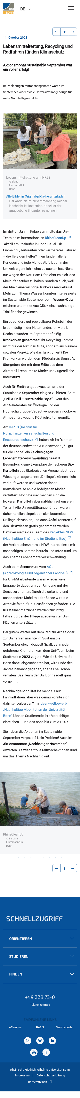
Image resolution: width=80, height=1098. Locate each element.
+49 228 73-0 (40, 997)
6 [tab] (49, 857)
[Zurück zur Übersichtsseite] (65, 32)
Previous (8, 813)
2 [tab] (25, 857)
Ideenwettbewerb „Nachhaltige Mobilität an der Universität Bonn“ (35, 709)
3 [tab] (31, 857)
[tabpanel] (40, 813)
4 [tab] (37, 857)
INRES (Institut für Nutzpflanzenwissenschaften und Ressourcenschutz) (28, 433)
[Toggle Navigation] (71, 8)
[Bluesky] (40, 1041)
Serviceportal (64, 1027)
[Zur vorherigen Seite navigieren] (57, 32)
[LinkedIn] (52, 1041)
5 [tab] (43, 857)
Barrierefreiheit (37, 1082)
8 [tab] (61, 857)
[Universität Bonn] (8, 8)
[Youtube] (34, 1052)
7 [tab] (55, 857)
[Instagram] (27, 1041)
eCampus (15, 1027)
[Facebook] (46, 1052)
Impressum (22, 1075)
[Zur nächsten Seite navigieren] (73, 32)
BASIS (40, 1027)
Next (72, 813)
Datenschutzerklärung (51, 1075)
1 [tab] (18, 857)
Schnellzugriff (34, 918)
